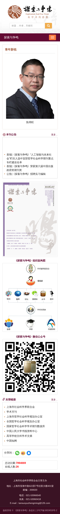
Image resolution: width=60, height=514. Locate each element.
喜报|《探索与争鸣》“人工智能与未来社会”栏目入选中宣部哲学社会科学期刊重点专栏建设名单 (30, 157)
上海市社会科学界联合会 (21, 407)
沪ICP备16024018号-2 (47, 510)
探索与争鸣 (11, 37)
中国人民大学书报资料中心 (22, 431)
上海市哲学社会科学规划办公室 (24, 416)
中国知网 (12, 440)
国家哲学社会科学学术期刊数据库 (26, 426)
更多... (54, 134)
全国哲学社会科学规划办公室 (23, 421)
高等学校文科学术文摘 (19, 436)
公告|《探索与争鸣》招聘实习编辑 (26, 173)
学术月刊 (12, 411)
